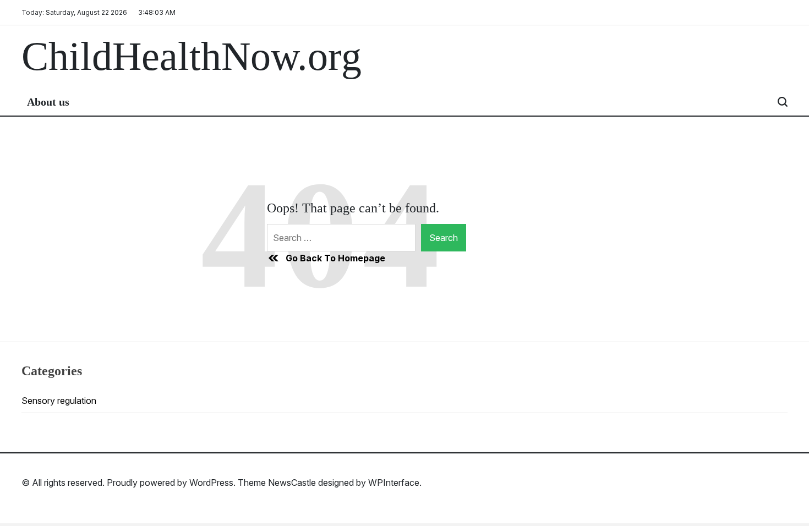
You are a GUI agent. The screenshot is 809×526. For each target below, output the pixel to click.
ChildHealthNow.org (191, 56)
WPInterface (393, 482)
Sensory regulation (58, 400)
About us (48, 102)
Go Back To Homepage (335, 258)
